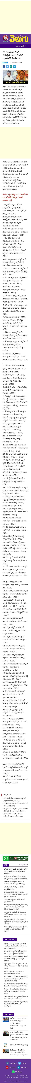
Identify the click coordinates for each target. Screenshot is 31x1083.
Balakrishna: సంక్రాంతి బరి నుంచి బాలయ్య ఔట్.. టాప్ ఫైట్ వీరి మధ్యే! (14, 883)
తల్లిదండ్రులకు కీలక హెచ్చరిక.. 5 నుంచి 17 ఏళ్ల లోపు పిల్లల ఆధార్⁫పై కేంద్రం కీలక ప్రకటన (16, 966)
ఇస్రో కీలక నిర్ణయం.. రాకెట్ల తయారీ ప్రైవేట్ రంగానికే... (14, 900)
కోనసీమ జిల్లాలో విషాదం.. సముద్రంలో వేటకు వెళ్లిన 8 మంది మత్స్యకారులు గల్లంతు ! (18, 1052)
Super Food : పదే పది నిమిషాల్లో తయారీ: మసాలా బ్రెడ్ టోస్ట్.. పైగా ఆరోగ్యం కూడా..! (16, 958)
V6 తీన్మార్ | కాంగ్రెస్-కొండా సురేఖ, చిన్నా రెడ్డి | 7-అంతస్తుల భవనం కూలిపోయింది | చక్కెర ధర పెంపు (18, 1023)
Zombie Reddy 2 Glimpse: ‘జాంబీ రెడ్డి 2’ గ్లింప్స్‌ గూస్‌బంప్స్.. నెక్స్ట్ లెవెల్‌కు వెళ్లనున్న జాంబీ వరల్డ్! (15, 978)
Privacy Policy (24, 1075)
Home (7, 1075)
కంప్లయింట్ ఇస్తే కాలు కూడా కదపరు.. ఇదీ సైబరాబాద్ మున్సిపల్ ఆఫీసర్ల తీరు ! (15, 877)
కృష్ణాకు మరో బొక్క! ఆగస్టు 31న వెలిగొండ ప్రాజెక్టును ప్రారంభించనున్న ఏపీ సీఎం (16, 810)
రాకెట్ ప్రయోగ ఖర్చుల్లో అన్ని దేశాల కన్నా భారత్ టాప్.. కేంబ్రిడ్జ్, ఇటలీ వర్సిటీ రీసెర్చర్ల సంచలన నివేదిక (16, 907)
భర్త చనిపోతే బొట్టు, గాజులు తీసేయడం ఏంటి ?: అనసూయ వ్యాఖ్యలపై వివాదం (15, 985)
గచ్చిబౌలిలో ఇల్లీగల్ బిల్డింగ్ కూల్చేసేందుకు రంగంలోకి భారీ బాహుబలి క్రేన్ (16, 997)
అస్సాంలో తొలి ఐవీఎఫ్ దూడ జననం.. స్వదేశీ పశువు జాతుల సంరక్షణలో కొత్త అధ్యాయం (15, 914)
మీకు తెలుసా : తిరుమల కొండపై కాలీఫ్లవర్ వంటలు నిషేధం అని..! (13, 815)
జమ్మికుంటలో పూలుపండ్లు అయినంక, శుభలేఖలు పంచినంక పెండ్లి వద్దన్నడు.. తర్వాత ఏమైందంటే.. (15, 946)
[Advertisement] (15, 17)
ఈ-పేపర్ (21, 46)
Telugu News (24, 1078)
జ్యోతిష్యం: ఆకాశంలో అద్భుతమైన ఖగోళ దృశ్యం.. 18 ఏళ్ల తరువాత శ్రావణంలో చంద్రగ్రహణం (15, 871)
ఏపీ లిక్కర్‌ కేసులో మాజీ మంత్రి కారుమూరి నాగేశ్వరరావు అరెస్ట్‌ (16, 804)
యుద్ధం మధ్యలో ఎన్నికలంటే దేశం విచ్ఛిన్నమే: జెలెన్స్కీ (14, 888)
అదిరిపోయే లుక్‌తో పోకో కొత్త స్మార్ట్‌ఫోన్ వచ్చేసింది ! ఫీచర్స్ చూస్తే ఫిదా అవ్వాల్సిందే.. (16, 1004)
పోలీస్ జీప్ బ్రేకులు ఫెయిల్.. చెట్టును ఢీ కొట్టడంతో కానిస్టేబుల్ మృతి (15, 799)
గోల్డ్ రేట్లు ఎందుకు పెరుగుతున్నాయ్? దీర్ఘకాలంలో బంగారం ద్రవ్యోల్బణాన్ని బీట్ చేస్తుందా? (16, 921)
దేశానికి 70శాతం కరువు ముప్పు (19, 1045)
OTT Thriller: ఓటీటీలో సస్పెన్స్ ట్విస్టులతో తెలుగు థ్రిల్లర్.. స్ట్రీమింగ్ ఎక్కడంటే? (15, 952)
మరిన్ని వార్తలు (23, 864)
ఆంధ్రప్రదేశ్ (5, 62)
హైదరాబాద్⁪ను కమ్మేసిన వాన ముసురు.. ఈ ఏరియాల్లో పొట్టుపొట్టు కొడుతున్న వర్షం (15, 991)
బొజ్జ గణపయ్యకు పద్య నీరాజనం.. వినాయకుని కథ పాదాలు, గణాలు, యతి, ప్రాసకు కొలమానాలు (16, 894)
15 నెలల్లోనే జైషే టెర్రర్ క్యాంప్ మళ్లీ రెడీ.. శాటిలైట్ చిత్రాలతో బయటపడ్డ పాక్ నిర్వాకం (15, 929)
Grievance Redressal (12, 1078)
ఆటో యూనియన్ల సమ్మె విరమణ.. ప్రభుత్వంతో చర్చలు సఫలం (14, 972)
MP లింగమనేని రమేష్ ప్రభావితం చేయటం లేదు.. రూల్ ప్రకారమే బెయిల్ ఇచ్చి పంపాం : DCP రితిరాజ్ (19, 1036)
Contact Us (14, 1075)
